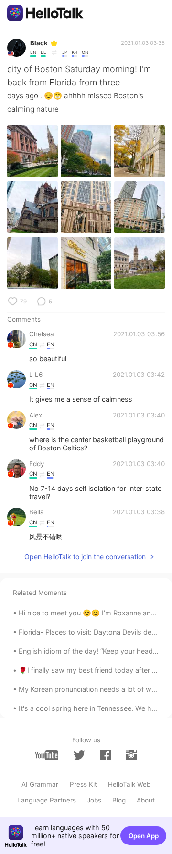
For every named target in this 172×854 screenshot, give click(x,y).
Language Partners (46, 800)
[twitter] (79, 755)
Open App (144, 836)
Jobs (94, 800)
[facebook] (105, 755)
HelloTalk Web (129, 784)
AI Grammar (40, 784)
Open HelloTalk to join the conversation (85, 556)
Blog (119, 800)
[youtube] (46, 755)
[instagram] (131, 755)
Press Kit (83, 784)
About (146, 800)
